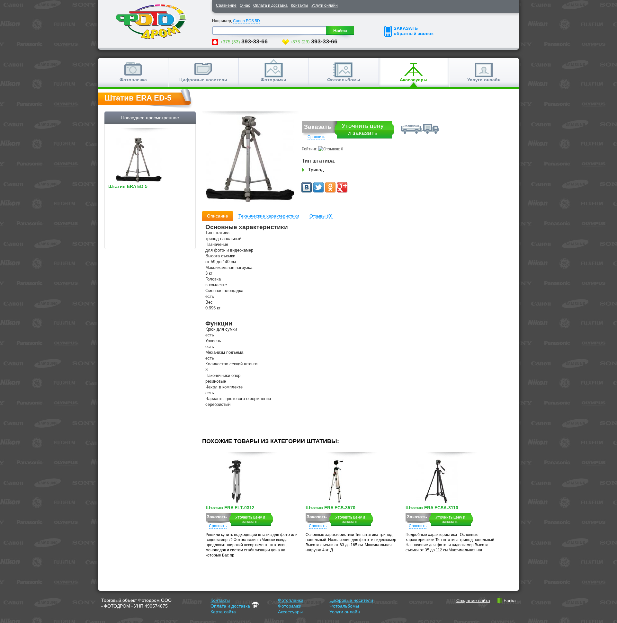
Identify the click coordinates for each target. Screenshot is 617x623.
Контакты (299, 5)
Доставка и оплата (418, 127)
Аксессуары (413, 79)
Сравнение (226, 5)
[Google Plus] (342, 187)
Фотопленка (133, 79)
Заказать (317, 126)
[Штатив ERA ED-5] (250, 160)
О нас (245, 5)
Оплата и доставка (270, 5)
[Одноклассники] (330, 187)
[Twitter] (318, 187)
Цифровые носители (203, 79)
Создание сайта (473, 600)
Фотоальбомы (343, 79)
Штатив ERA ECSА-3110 (432, 507)
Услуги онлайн (324, 5)
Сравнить (316, 137)
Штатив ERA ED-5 (128, 186)
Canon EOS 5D (246, 21)
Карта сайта (223, 611)
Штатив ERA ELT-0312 (230, 507)
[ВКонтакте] (306, 187)
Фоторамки (273, 79)
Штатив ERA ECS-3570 (330, 507)
